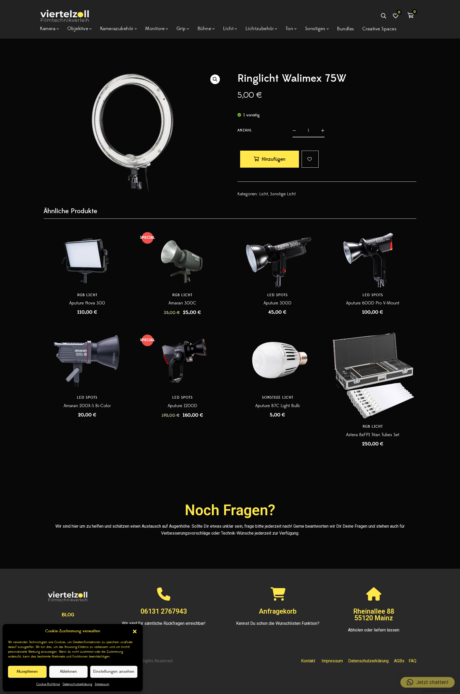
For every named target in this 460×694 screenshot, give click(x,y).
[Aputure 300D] (277, 258)
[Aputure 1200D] (182, 361)
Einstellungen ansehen (113, 671)
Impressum (102, 684)
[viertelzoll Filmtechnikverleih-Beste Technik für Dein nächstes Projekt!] (70, 16)
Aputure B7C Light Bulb (277, 406)
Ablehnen (68, 671)
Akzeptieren (27, 671)
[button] (134, 631)
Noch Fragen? (230, 510)
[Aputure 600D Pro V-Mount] (373, 258)
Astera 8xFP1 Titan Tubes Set (372, 435)
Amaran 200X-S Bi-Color (87, 406)
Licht (263, 194)
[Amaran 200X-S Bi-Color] (87, 361)
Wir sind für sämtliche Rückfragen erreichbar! (164, 623)
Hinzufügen (273, 159)
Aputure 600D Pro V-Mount (372, 303)
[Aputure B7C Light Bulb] (277, 361)
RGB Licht (87, 295)
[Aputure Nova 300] (87, 258)
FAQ (412, 660)
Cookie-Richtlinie (48, 684)
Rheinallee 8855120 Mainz (373, 615)
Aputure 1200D (182, 406)
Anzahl (244, 130)
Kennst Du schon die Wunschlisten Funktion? (277, 623)
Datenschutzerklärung (77, 684)
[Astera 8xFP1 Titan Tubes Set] (373, 375)
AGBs (399, 660)
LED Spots (277, 295)
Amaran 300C (182, 303)
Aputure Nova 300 (87, 303)
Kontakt (308, 660)
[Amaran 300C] (182, 258)
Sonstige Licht (283, 194)
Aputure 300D (277, 303)
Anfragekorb (278, 611)
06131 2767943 (164, 611)
